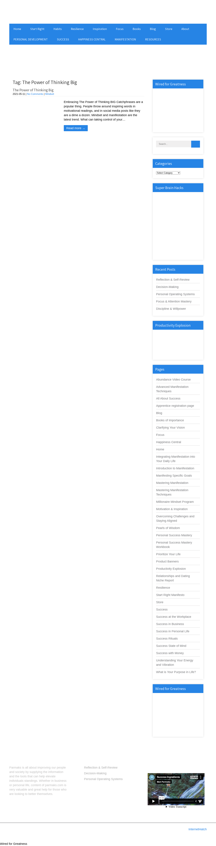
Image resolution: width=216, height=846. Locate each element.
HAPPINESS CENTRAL (92, 39)
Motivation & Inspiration (172, 509)
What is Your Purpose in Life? (176, 672)
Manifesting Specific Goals (174, 475)
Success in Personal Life (172, 631)
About (185, 29)
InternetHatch (197, 829)
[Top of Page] (207, 838)
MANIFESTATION (125, 39)
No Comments (35, 93)
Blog (153, 29)
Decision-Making (167, 287)
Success (162, 609)
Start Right (37, 29)
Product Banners (167, 561)
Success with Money (170, 653)
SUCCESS (63, 39)
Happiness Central (168, 442)
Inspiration (100, 29)
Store (168, 29)
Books (137, 29)
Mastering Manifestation (172, 483)
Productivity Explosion (171, 568)
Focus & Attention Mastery (174, 301)
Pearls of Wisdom (168, 528)
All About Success (168, 398)
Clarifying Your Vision (170, 427)
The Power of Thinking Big (33, 90)
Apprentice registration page (175, 405)
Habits (57, 29)
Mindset (49, 93)
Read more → (75, 128)
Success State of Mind (171, 646)
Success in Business (170, 624)
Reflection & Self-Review (173, 279)
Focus (120, 29)
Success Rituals (167, 638)
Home (17, 29)
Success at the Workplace (173, 616)
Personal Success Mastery (174, 535)
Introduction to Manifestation (175, 468)
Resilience (77, 29)
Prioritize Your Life (168, 554)
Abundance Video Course (173, 379)
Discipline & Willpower (171, 308)
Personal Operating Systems (175, 294)
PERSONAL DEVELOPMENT (31, 39)
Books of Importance (170, 420)
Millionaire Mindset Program (175, 501)
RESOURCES (153, 39)
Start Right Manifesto (170, 595)
